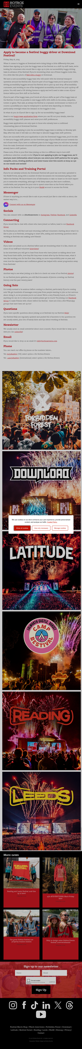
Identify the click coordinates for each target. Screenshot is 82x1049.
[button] (78, 4)
